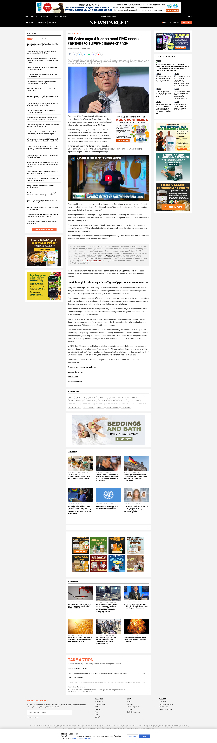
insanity (79, 63)
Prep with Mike (44, 16)
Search (190, 16)
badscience (93, 60)
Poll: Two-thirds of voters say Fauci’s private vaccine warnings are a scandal (41, 82)
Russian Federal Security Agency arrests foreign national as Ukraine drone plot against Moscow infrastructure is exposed (42, 148)
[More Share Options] (103, 54)
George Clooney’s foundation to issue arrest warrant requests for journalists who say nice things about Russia (107, 477)
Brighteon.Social (100, 704)
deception (71, 62)
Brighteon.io (110, 256)
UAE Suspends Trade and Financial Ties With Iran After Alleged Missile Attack (43, 172)
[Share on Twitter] (79, 54)
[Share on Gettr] (98, 54)
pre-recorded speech (76, 141)
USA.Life (97, 717)
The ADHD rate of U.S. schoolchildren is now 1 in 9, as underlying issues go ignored (79, 476)
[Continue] (69, 712)
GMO (126, 62)
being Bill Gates (99, 125)
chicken (106, 60)
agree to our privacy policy (82, 738)
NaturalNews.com (75, 381)
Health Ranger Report (164, 57)
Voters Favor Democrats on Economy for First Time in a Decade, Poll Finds (42, 201)
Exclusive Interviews (133, 712)
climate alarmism (120, 60)
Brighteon (34, 16)
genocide (104, 62)
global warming (112, 62)
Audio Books (64, 16)
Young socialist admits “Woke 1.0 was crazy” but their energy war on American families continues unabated (43, 164)
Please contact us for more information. (80, 691)
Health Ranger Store (165, 709)
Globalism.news (74, 362)
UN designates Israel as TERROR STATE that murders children (107, 507)
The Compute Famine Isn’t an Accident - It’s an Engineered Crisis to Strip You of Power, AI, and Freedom (42, 60)
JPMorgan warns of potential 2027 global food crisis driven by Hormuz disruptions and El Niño (42, 140)
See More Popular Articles (44, 229)
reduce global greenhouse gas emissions (130, 217)
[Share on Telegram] (84, 54)
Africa (74, 60)
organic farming (87, 63)
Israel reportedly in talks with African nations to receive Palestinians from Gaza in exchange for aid (106, 640)
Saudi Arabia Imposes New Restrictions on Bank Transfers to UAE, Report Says (43, 125)
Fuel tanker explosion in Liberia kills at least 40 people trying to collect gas (135, 639)
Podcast (129, 709)
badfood (86, 60)
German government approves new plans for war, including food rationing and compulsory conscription (135, 477)
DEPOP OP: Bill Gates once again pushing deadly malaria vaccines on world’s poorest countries (135, 606)
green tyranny (72, 63)
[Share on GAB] (89, 54)
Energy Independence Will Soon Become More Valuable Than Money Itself (163, 94)
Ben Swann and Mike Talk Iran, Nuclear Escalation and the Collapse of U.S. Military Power (164, 79)
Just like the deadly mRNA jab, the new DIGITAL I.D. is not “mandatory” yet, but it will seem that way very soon (136, 508)
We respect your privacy (34, 717)
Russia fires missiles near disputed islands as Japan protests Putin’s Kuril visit (42, 52)
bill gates (100, 60)
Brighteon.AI (92, 258)
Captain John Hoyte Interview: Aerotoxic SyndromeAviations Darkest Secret (180, 107)
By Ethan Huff (73, 49)
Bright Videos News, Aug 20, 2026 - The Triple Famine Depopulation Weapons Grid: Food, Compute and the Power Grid (163, 109)
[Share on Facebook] (75, 54)
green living (131, 62)
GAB (96, 714)
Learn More (132, 736)
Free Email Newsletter (166, 704)
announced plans (130, 271)
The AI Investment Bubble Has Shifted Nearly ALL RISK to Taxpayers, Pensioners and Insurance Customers (182, 95)
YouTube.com (73, 377)
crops (146, 60)
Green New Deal (141, 62)
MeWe (97, 712)
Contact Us (162, 701)
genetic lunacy (95, 62)
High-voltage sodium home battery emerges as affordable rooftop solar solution (42, 104)
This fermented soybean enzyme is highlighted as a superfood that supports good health (43, 194)
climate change (132, 60)
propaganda (96, 63)
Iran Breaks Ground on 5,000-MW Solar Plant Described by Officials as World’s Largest (41, 133)
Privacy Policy (163, 707)
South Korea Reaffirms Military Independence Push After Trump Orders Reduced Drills (42, 118)
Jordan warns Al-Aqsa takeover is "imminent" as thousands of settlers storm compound (43, 215)
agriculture (79, 60)
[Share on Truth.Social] (94, 54)
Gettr (96, 707)
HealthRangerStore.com (91, 260)
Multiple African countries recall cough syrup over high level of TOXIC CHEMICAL (79, 606)
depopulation (79, 62)
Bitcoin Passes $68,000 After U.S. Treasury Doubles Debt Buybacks (41, 111)
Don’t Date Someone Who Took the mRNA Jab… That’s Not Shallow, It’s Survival (42, 45)
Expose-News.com (75, 372)
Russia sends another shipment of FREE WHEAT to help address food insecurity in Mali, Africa (80, 639)
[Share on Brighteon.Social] (70, 54)
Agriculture (77, 33)
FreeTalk (97, 709)
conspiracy (140, 60)
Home (26, 16)
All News (130, 704)
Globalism (121, 62)
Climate (112, 60)
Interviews (54, 16)
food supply (86, 62)
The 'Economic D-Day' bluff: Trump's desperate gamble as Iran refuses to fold (42, 97)
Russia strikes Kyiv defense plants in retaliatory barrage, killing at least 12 (42, 179)
